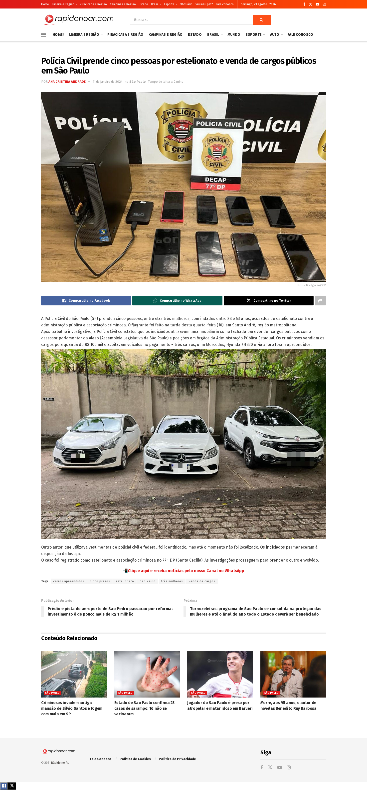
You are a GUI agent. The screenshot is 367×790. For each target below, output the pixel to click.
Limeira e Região (63, 4)
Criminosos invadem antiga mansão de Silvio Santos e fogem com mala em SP (71, 708)
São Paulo (137, 81)
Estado (143, 4)
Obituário (186, 4)
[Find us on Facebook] (304, 4)
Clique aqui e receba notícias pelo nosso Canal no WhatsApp (186, 570)
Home (45, 4)
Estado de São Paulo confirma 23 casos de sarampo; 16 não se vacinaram (144, 708)
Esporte (169, 4)
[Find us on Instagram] (324, 4)
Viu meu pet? (204, 4)
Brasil (155, 4)
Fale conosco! (225, 4)
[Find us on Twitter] (310, 4)
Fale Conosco (300, 34)
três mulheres (172, 581)
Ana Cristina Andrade (67, 81)
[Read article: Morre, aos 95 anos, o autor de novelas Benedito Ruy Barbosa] (293, 674)
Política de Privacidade (177, 759)
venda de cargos (202, 581)
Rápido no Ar (59, 763)
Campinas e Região (123, 4)
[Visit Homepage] (78, 19)
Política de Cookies (135, 759)
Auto (274, 34)
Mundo (233, 34)
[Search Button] (262, 20)
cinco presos (100, 581)
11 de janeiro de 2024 (108, 81)
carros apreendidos (68, 581)
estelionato (125, 581)
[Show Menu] (43, 34)
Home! (58, 34)
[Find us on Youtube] (317, 4)
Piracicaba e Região (93, 4)
